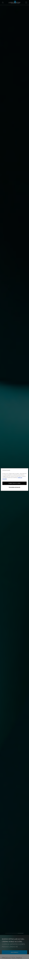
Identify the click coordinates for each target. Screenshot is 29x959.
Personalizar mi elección (14, 487)
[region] (14, 479)
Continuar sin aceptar (6, 470)
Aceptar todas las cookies (14, 483)
